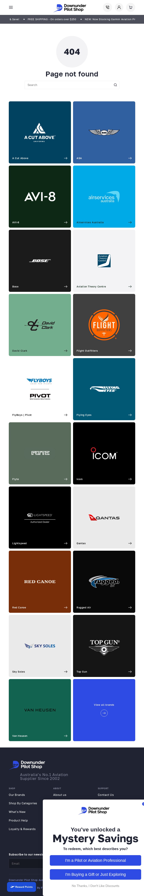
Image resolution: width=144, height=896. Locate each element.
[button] (11, 7)
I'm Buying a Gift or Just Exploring (91, 874)
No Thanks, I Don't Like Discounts (91, 886)
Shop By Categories (23, 803)
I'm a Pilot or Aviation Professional (91, 860)
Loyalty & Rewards (22, 829)
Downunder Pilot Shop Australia (29, 879)
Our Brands (17, 795)
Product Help (18, 820)
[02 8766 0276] (107, 7)
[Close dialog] (139, 804)
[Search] (115, 85)
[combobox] (72, 85)
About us (59, 795)
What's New (17, 812)
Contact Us (106, 795)
